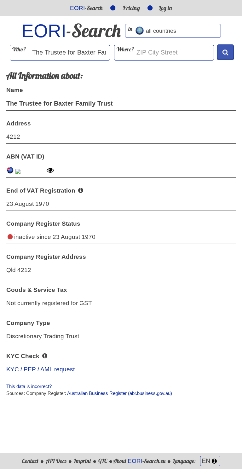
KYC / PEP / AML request (40, 369)
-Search (86, 8)
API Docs (56, 461)
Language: (185, 461)
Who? (19, 49)
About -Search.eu (139, 461)
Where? (125, 49)
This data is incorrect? (29, 386)
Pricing (131, 8)
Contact (30, 461)
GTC (102, 461)
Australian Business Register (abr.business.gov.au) (119, 393)
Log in (165, 8)
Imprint (82, 461)
